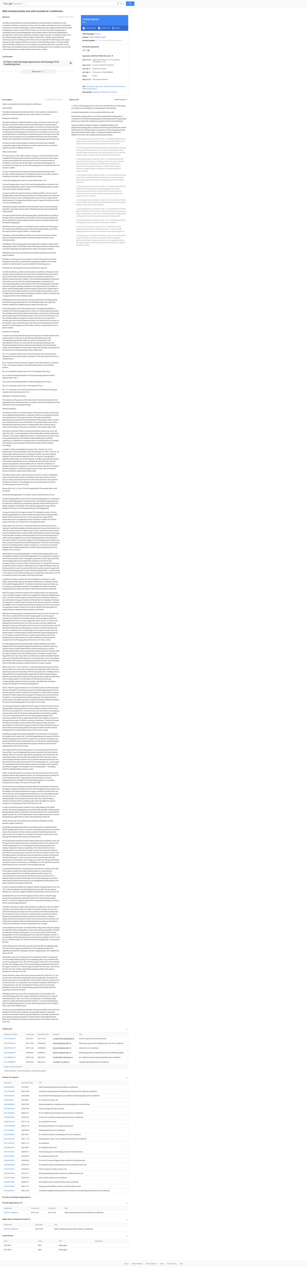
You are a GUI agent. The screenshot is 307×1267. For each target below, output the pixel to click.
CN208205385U (9, 1117)
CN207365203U (9, 1169)
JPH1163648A (9, 1130)
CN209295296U (9, 1160)
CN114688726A (9, 1057)
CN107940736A (9, 1043)
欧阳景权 (97, 37)
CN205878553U (9, 1173)
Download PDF (90, 28)
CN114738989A (9, 1062)
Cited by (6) (90, 86)
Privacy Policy (172, 1264)
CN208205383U (9, 1165)
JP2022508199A (9, 1126)
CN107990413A (9, 1048)
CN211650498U (9, 1091)
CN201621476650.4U (11, 1212)
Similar (117, 28)
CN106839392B (9, 1147)
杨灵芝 (103, 37)
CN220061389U (9, 1186)
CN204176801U (9, 1156)
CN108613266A (9, 1109)
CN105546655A (9, 1096)
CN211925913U (9, 1143)
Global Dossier (105, 92)
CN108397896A (9, 1053)
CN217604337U (9, 1191)
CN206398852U (9, 1087)
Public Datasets (151, 1264)
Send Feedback (137, 1264)
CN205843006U (9, 1104)
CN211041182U (9, 1152)
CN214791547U (9, 1139)
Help (181, 1264)
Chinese (97, 34)
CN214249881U (9, 1134)
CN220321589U (9, 1178)
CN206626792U (9, 1121)
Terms (162, 1264)
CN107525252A (9, 1039)
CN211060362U (9, 1113)
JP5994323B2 (8, 1100)
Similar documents (110, 86)
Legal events (99, 86)
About (126, 1264)
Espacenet (96, 92)
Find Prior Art (105, 28)
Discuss (114, 92)
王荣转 (91, 37)
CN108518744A (9, 1182)
